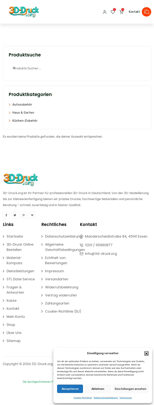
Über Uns (14, 332)
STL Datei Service (21, 279)
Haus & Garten (23, 112)
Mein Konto (16, 316)
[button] (146, 353)
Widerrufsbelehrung (61, 287)
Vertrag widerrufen (61, 295)
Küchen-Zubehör (25, 120)
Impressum (126, 397)
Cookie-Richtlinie (83, 397)
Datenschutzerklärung (106, 397)
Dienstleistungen (20, 271)
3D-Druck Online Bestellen (20, 247)
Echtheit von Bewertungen (56, 260)
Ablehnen (97, 389)
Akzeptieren (70, 389)
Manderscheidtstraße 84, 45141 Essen (116, 236)
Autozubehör (22, 104)
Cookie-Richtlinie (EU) (63, 311)
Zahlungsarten (57, 303)
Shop (11, 324)
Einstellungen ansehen (130, 389)
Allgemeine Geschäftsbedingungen (65, 247)
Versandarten (56, 279)
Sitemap (14, 340)
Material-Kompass (14, 260)
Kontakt (134, 12)
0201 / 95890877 (98, 245)
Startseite (15, 236)
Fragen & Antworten (15, 290)
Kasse (12, 300)
